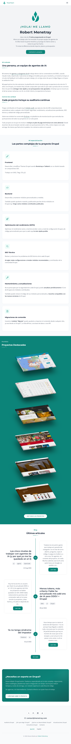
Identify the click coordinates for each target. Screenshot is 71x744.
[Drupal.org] (42, 713)
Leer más (53, 569)
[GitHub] (33, 713)
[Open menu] (67, 2)
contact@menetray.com (37, 718)
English (39, 729)
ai (13, 563)
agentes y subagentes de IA (20, 74)
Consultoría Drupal (31, 725)
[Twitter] (28, 713)
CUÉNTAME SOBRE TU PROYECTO (17, 696)
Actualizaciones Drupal (60, 722)
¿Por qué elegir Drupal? (23, 722)
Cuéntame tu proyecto (35, 52)
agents (19, 563)
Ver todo (35, 657)
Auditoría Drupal (9, 722)
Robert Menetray (43, 736)
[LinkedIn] (37, 713)
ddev (42, 603)
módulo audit (29, 108)
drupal (52, 603)
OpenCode (27, 563)
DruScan (27, 116)
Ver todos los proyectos (35, 516)
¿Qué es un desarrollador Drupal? (41, 722)
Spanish (32, 729)
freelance (23, 637)
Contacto (42, 725)
